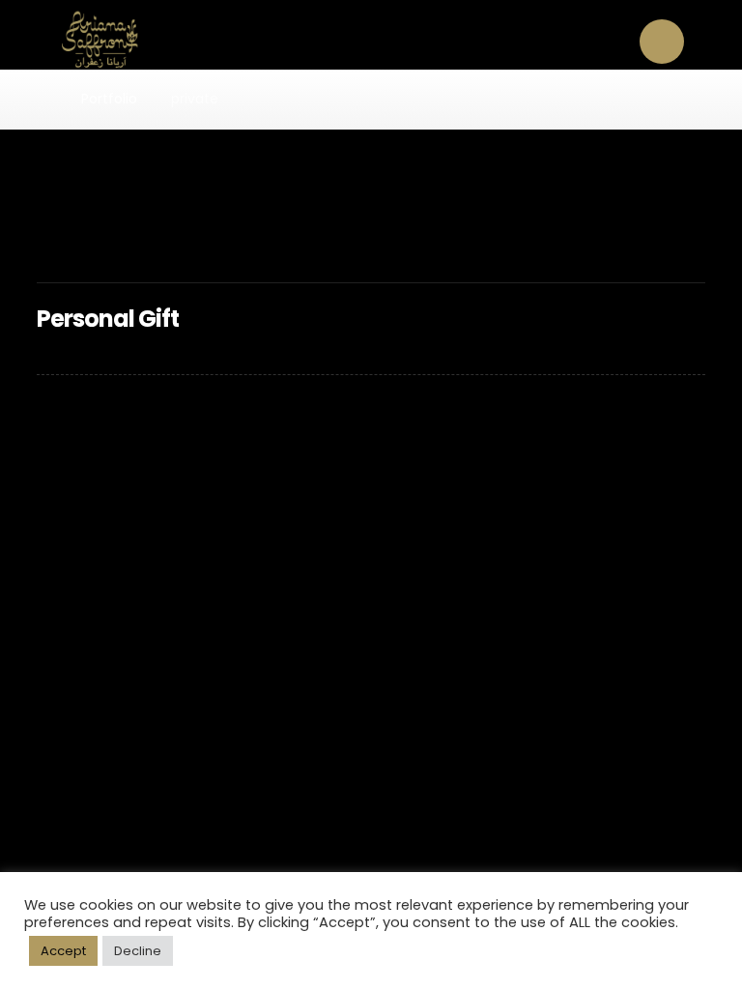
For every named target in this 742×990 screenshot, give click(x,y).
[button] (662, 41)
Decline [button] (137, 951)
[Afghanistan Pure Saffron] (89, 40)
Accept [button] (63, 951)
